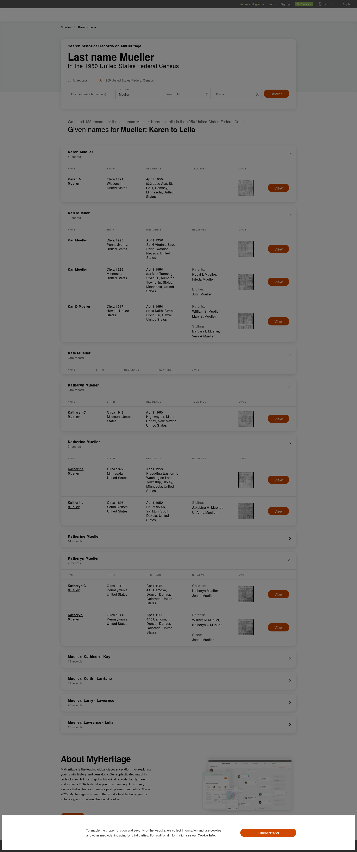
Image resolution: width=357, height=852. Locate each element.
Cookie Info (206, 835)
